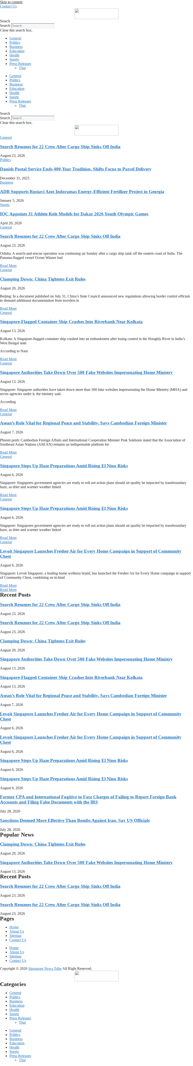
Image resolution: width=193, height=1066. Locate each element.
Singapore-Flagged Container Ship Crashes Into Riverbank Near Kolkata (71, 321)
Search (5, 26)
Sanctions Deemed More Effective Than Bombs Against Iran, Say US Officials (75, 820)
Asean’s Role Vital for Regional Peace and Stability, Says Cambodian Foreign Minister (83, 422)
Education (16, 51)
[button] (96, 21)
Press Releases (20, 64)
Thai (22, 68)
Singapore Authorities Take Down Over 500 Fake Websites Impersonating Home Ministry (86, 372)
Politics (14, 42)
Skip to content (11, 2)
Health (14, 55)
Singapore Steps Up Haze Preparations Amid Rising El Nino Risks (64, 465)
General (15, 38)
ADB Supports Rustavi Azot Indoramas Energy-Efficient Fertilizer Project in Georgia (82, 191)
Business (16, 47)
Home (14, 927)
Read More (8, 266)
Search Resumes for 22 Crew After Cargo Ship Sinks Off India (60, 146)
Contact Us (17, 940)
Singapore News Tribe (45, 969)
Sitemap (15, 936)
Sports (14, 59)
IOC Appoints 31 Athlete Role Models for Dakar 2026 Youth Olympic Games (74, 213)
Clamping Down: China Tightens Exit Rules (42, 279)
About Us (16, 931)
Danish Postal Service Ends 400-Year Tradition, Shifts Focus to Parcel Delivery (76, 168)
